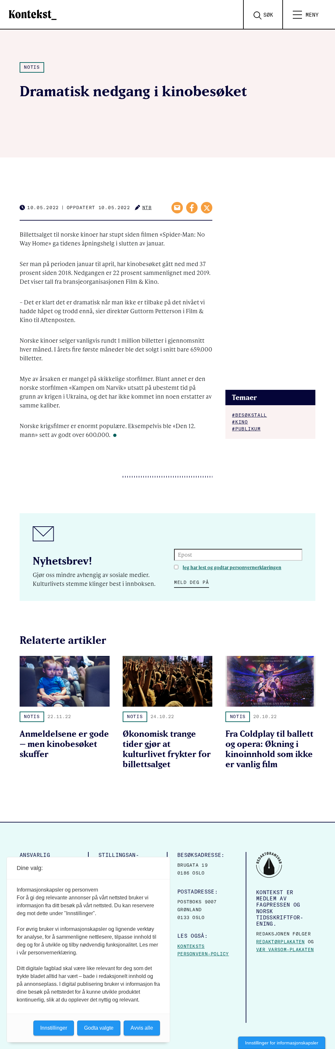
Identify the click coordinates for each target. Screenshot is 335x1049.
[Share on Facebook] (192, 207)
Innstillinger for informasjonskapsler (281, 1042)
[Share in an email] (177, 207)
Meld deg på (191, 582)
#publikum (246, 429)
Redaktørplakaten (280, 942)
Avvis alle (142, 1028)
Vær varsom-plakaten (285, 949)
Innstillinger (53, 1028)
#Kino (240, 422)
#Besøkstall (249, 415)
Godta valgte (99, 1028)
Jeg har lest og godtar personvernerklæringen (232, 567)
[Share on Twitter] (206, 207)
